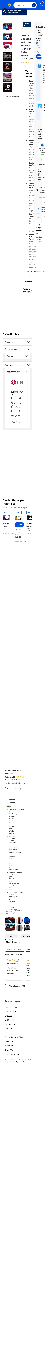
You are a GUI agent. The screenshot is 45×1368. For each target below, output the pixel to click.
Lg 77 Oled (8, 1016)
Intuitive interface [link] (15, 852)
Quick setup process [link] (16, 892)
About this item (11, 334)
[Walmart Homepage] (10, 5)
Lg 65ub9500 (9, 1020)
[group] (31, 62)
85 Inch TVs (9, 1050)
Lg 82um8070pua (11, 1007)
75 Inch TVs (9, 1046)
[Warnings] (28, 365)
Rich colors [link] (13, 836)
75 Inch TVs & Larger (12, 1054)
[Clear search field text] (30, 5)
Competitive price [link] (15, 872)
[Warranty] (26, 356)
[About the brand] (26, 372)
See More (16, 422)
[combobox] (25, 5)
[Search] (34, 5)
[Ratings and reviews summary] (28, 770)
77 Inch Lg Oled (10, 1011)
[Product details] (28, 342)
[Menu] (4, 5)
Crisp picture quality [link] (16, 810)
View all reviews (13, 789)
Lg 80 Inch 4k (9, 1029)
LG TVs (7, 1033)
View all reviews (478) (17, 986)
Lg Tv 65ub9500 (10, 1024)
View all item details (34, 272)
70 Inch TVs (9, 1041)
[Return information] (37, 52)
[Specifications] (28, 349)
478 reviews (18, 779)
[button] (26, 73)
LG (22, 29)
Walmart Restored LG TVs (14, 1037)
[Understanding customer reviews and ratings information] (27, 783)
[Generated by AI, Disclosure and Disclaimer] (14, 913)
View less (18, 911)
